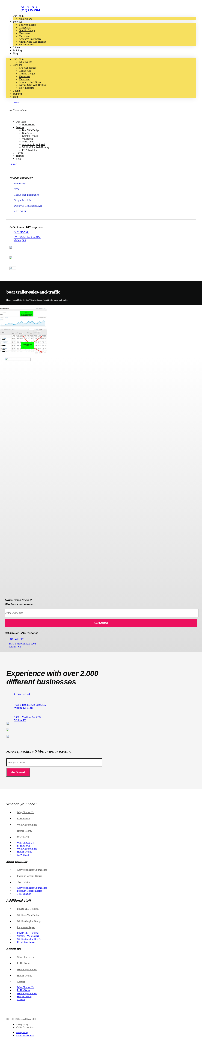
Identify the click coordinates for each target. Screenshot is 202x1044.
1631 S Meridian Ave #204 (22, 645)
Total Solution (24, 882)
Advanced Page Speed (30, 39)
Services (17, 21)
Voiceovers (24, 33)
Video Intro (24, 36)
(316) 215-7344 (21, 232)
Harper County (24, 830)
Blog (15, 53)
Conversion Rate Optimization (32, 869)
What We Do (25, 18)
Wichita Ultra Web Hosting (32, 41)
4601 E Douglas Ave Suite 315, (30, 706)
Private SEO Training (28, 908)
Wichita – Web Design (28, 915)
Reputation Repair (26, 927)
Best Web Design (27, 24)
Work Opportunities (27, 824)
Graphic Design (27, 30)
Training (17, 50)
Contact (23, 837)
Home (8, 300)
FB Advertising (26, 44)
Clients (17, 47)
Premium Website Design (29, 876)
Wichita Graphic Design (29, 921)
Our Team (18, 16)
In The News (23, 818)
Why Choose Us (25, 812)
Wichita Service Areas (25, 1027)
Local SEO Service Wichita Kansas (27, 300)
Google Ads (25, 27)
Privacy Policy (22, 1024)
